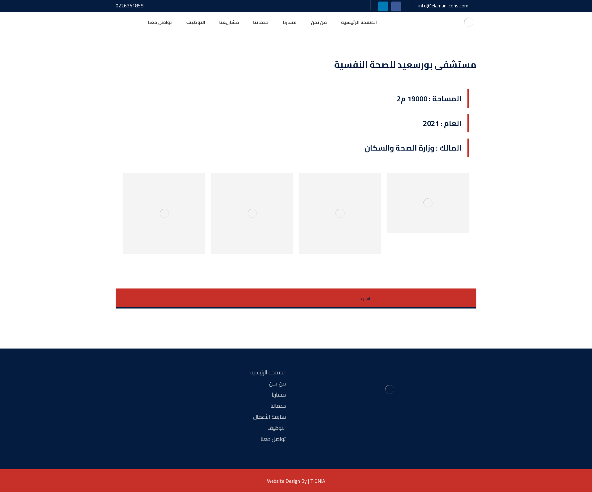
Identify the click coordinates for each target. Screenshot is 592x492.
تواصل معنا (273, 439)
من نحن (277, 383)
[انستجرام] (389, 427)
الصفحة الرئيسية (268, 372)
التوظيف (277, 428)
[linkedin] (383, 6)
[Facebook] (396, 6)
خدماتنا (278, 406)
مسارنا (279, 394)
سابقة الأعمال (269, 417)
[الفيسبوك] (400, 427)
